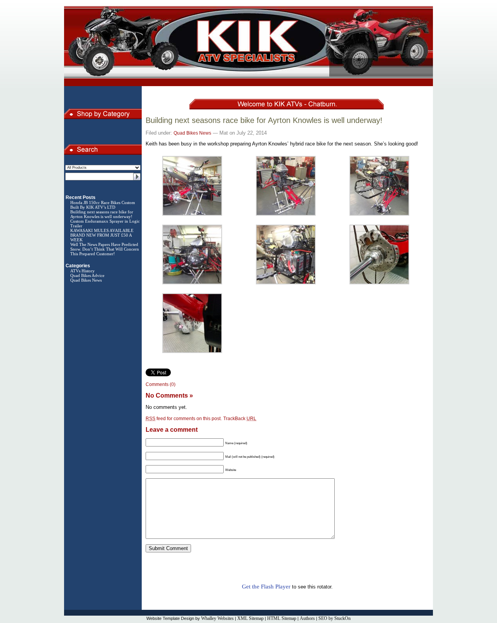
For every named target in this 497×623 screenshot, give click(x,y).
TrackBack (239, 418)
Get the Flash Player (266, 586)
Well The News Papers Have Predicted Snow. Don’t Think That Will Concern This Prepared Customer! (104, 249)
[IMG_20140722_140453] (192, 352)
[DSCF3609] (379, 215)
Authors (307, 618)
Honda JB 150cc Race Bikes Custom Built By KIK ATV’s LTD (102, 204)
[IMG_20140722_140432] (379, 283)
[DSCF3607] (192, 215)
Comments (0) (161, 384)
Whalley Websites (217, 618)
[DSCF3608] (286, 215)
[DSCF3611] (286, 283)
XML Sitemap (250, 618)
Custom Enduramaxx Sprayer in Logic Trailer (105, 223)
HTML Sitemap (281, 618)
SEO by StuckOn (334, 618)
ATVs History (82, 270)
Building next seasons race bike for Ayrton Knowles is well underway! (101, 214)
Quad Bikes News (86, 280)
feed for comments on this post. (184, 418)
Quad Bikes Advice (87, 275)
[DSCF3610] (192, 283)
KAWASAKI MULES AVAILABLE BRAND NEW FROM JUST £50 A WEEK (102, 235)
